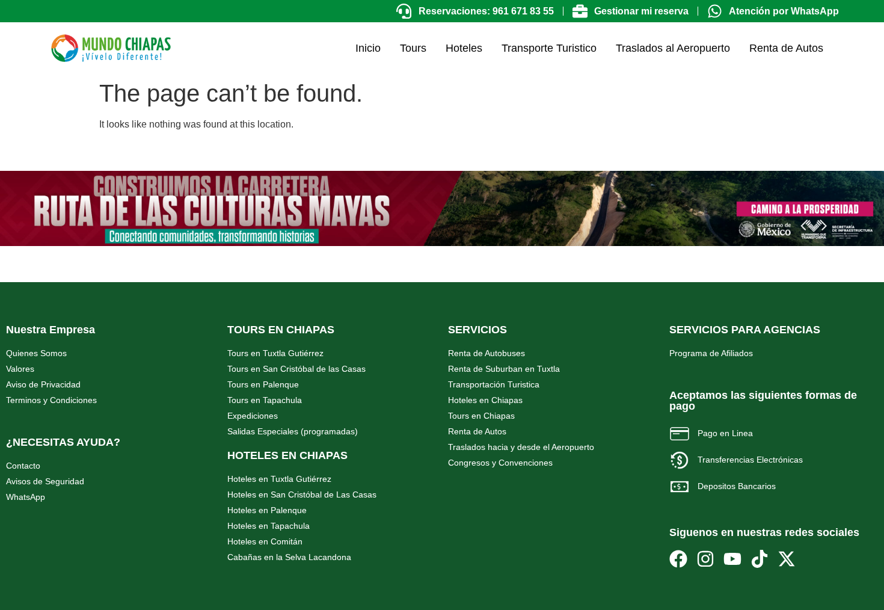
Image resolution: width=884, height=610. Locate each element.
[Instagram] (705, 559)
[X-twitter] (787, 559)
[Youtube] (732, 559)
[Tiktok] (759, 559)
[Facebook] (678, 559)
